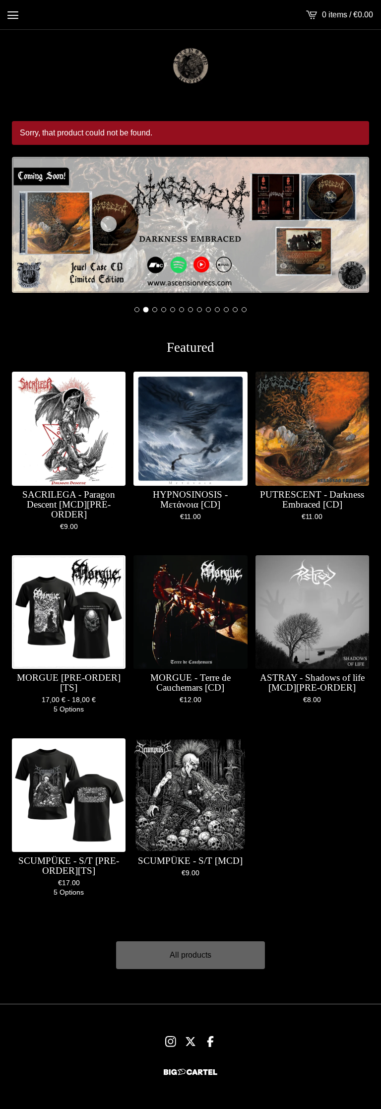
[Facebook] (210, 1041)
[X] (190, 1041)
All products (190, 955)
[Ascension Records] (190, 65)
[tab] (136, 309)
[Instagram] (170, 1041)
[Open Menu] (13, 15)
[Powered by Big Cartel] (190, 1072)
